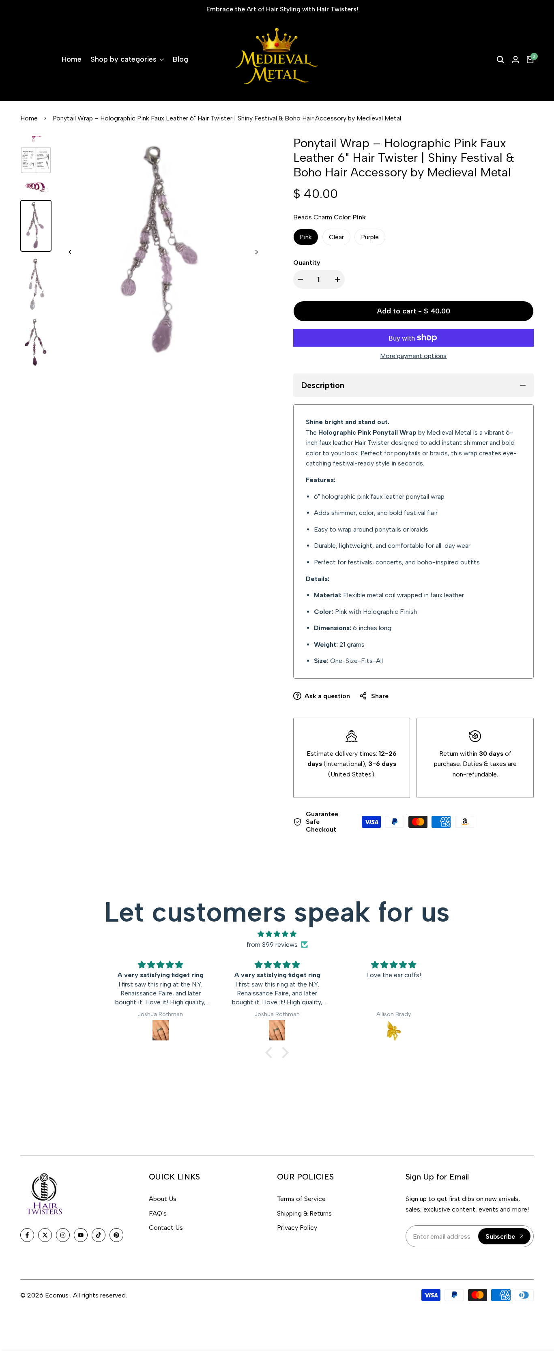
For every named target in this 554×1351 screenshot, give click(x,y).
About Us (162, 1199)
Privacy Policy (297, 1227)
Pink (306, 237)
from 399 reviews (272, 944)
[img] (277, 934)
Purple (370, 237)
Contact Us (166, 1227)
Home (29, 118)
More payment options (413, 356)
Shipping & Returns (304, 1213)
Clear (336, 237)
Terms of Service (301, 1199)
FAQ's (158, 1213)
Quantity (306, 262)
